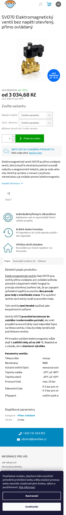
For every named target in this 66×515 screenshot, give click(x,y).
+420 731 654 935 (34, 433)
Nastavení (32, 496)
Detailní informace (11, 183)
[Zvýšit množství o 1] (13, 136)
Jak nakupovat (9, 462)
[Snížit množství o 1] (13, 140)
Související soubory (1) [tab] (24, 261)
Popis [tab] (7, 261)
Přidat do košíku (32, 138)
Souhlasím (31, 507)
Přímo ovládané (26, 415)
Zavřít (19, 193)
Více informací (27, 487)
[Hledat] (40, 4)
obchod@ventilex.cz (34, 439)
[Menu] (58, 4)
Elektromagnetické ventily (20, 276)
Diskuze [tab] (42, 261)
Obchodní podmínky (12, 467)
